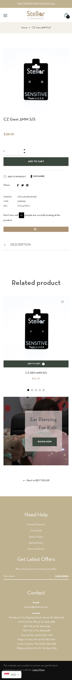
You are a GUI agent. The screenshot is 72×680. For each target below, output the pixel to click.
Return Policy (36, 537)
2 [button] (32, 390)
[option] (36, 344)
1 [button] (28, 390)
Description (20, 244)
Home (24, 28)
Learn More (39, 670)
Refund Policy (36, 543)
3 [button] (36, 390)
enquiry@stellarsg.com (36, 607)
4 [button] (40, 390)
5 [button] (44, 390)
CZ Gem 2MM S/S (36, 373)
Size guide (38, 176)
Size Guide (36, 531)
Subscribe (62, 576)
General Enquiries (36, 524)
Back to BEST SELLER (37, 480)
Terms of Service (36, 549)
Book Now (45, 442)
